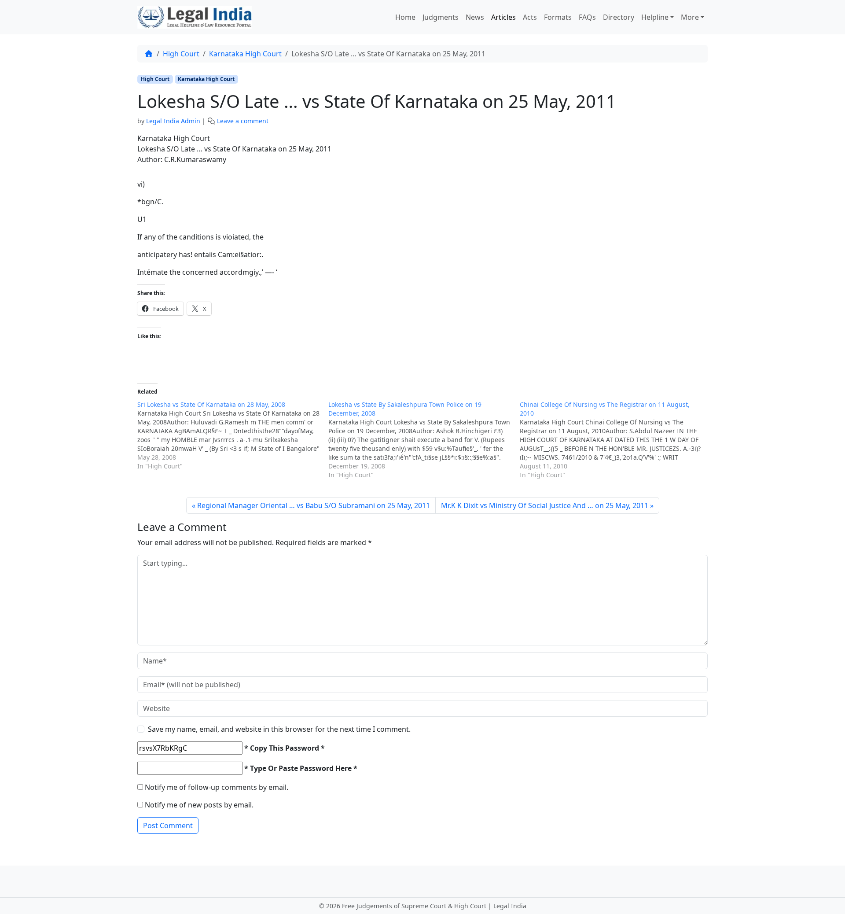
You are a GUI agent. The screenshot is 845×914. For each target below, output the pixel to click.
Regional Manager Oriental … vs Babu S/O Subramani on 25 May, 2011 (313, 505)
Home (405, 17)
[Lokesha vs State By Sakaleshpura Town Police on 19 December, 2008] (423, 439)
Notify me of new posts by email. (199, 805)
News (475, 17)
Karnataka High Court (245, 54)
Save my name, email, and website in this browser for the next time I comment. (279, 729)
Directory (618, 17)
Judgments (440, 17)
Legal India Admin (173, 121)
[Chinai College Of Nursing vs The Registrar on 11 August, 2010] (615, 439)
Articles (503, 17)
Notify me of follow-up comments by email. (216, 787)
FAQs (587, 17)
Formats (558, 17)
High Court (181, 54)
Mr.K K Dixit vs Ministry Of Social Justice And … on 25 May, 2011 (544, 505)
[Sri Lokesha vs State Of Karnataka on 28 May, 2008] (232, 435)
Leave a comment (242, 121)
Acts (530, 17)
